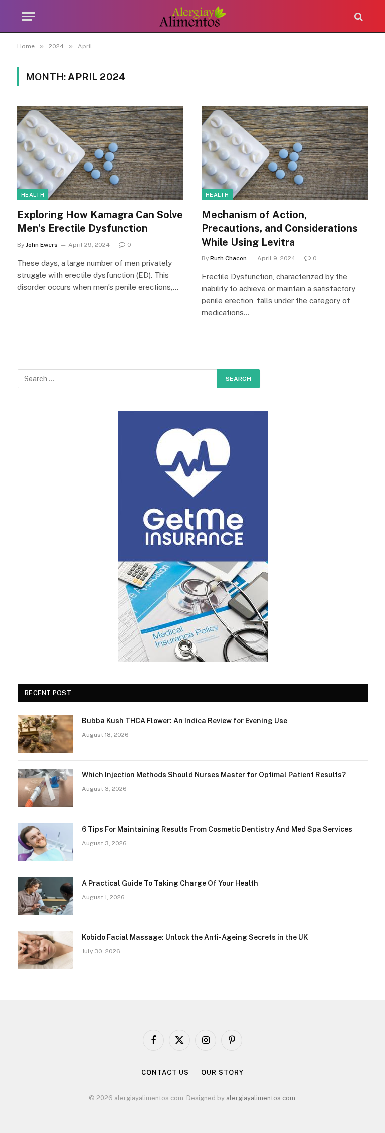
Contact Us (164, 1072)
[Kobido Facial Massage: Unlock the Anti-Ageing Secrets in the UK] (45, 950)
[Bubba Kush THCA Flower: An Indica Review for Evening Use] (45, 734)
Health (32, 195)
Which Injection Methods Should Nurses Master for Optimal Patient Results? (214, 775)
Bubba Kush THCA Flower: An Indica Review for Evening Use (184, 721)
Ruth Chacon (228, 258)
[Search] (357, 16)
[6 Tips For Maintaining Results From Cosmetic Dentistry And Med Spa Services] (45, 842)
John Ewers (42, 244)
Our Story (222, 1072)
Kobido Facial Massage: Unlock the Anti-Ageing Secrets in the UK (195, 937)
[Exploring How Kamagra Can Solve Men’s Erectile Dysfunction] (100, 153)
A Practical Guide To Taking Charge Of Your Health (170, 883)
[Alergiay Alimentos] (193, 16)
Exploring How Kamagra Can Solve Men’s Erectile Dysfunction (100, 221)
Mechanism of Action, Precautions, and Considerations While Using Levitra (280, 228)
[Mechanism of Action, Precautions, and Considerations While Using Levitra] (285, 153)
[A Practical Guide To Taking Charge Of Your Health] (45, 896)
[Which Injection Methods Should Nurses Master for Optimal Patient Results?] (45, 788)
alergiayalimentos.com (260, 1098)
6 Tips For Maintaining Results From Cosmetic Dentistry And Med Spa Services (217, 829)
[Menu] (28, 16)
